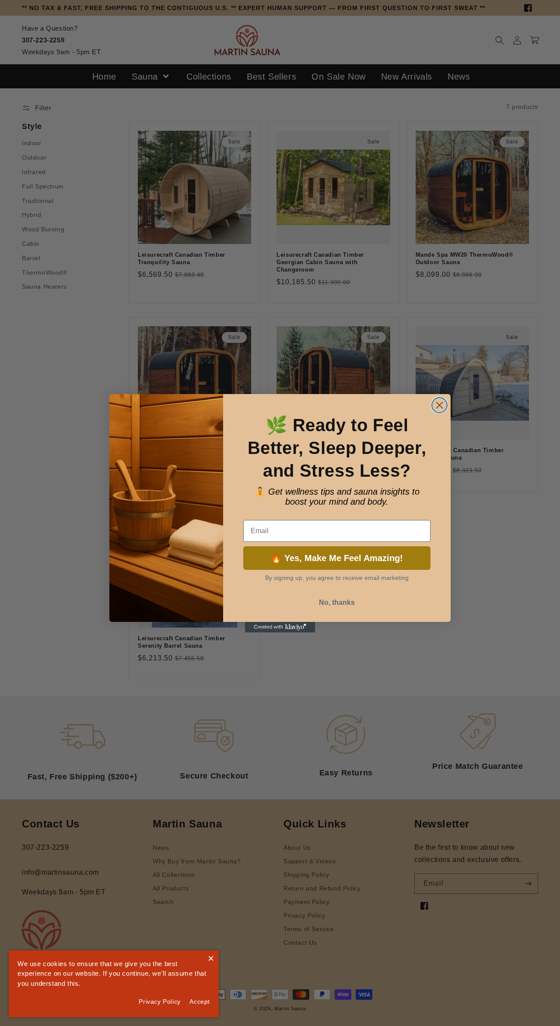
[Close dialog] (439, 405)
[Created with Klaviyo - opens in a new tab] (280, 627)
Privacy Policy (159, 1001)
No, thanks (337, 602)
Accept (199, 1001)
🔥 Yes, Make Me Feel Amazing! (337, 558)
